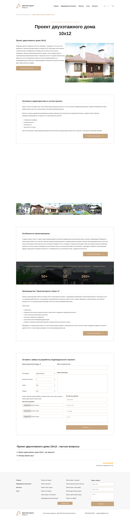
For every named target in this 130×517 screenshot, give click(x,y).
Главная (56, 6)
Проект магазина (46, 483)
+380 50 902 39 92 (90, 513)
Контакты (95, 6)
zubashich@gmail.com (102, 513)
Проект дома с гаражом (72, 480)
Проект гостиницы (46, 491)
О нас (88, 6)
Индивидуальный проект (68, 6)
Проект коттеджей (71, 498)
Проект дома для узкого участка (75, 483)
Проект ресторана (46, 480)
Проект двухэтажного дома (73, 491)
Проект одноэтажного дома (73, 494)
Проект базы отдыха (47, 487)
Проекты (81, 6)
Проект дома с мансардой (73, 487)
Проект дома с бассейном (48, 494)
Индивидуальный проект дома (49, 498)
